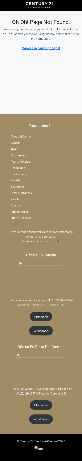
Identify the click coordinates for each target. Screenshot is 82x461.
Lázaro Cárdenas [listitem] (21, 193)
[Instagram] (37, 454)
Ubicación (41, 317)
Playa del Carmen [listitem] (21, 136)
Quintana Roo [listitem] (19, 155)
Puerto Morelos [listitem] (20, 161)
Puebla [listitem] (14, 199)
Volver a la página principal (41, 48)
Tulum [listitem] (14, 149)
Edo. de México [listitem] (20, 211)
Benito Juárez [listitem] (18, 174)
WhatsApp (41, 331)
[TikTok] (51, 454)
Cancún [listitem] (15, 142)
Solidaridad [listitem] (17, 167)
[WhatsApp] (44, 454)
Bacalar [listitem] (15, 180)
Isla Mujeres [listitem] (17, 186)
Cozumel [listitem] (16, 205)
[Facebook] (31, 454)
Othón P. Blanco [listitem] (20, 218)
